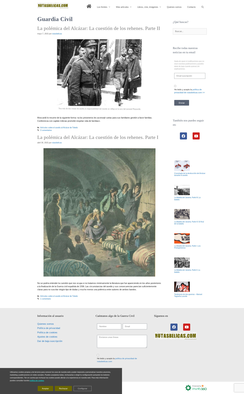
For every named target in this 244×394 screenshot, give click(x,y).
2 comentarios (46, 130)
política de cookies (37, 381)
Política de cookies (47, 332)
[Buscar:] (190, 31)
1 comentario (45, 299)
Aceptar (45, 388)
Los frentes (102, 7)
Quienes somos (174, 7)
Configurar (82, 388)
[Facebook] (183, 135)
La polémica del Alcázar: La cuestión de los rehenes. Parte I (97, 137)
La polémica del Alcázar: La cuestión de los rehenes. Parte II (98, 28)
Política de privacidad (48, 328)
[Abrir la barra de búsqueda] (202, 7)
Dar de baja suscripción (49, 341)
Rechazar (63, 388)
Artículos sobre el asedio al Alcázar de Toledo (59, 127)
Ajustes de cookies (47, 336)
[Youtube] (196, 135)
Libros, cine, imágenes (147, 7)
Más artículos (122, 7)
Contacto (191, 7)
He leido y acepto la (189, 91)
